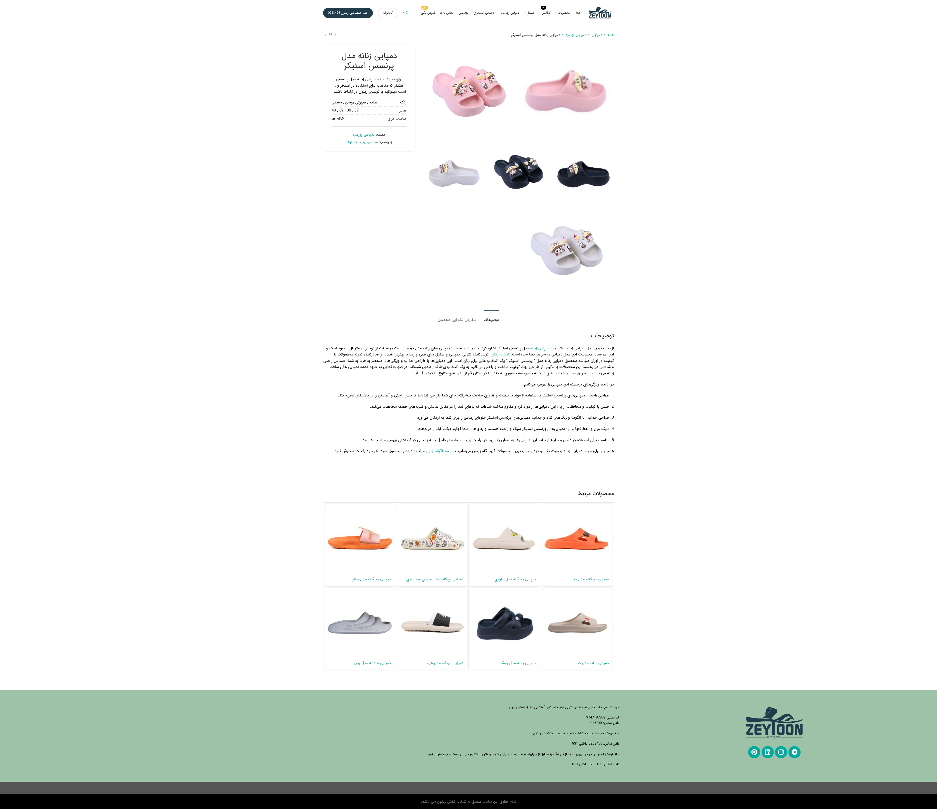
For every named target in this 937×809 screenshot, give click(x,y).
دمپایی (596, 35)
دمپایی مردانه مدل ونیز (372, 663)
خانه (610, 35)
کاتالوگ (388, 12)
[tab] (491, 317)
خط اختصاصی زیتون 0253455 (348, 12)
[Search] (405, 13)
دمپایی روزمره (575, 35)
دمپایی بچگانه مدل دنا (590, 579)
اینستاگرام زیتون (438, 451)
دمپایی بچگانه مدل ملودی (515, 579)
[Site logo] (600, 13)
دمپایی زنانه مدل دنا (592, 663)
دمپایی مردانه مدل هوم (445, 663)
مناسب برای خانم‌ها (362, 142)
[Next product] (325, 34)
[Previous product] (335, 34)
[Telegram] (794, 752)
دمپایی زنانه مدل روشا (518, 663)
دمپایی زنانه (539, 348)
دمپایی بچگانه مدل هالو (371, 579)
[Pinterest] (754, 752)
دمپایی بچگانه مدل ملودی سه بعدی (435, 579)
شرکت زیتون (499, 354)
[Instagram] (781, 752)
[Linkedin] (768, 752)
